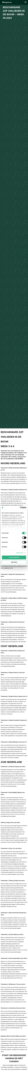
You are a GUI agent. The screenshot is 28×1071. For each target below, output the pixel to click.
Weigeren (14, 562)
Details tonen (19, 552)
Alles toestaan (14, 557)
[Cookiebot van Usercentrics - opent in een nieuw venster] (20, 508)
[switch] (24, 537)
